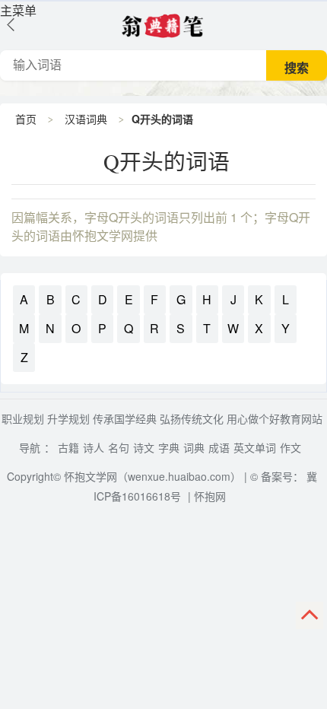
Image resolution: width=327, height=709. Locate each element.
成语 (219, 447)
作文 (290, 447)
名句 (118, 447)
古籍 (68, 447)
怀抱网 (210, 496)
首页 (26, 118)
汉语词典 (86, 118)
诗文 (143, 447)
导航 (29, 447)
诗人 (93, 447)
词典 (194, 447)
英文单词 (254, 447)
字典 (168, 447)
